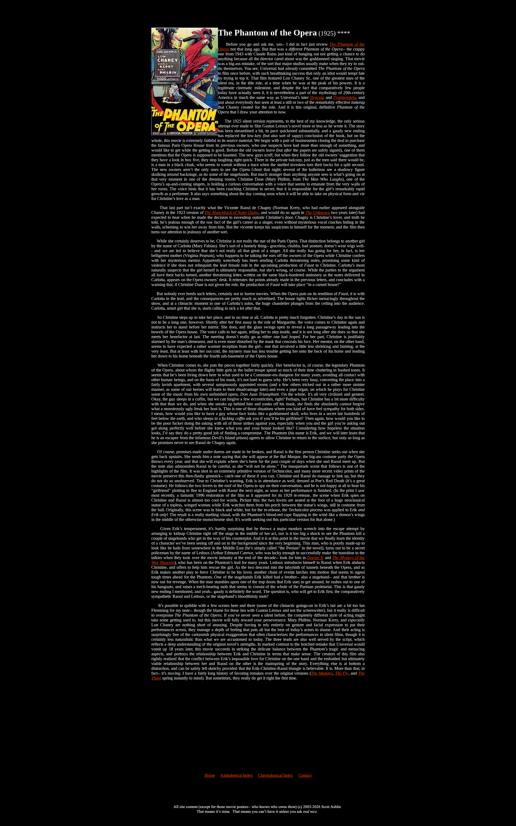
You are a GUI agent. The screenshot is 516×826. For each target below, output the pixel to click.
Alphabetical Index (236, 775)
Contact (304, 775)
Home (210, 775)
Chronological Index (275, 775)
